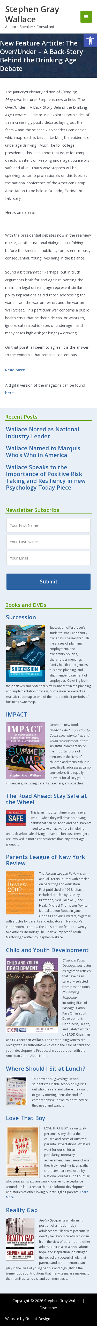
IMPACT (16, 714)
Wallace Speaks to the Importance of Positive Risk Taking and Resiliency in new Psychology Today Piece (46, 477)
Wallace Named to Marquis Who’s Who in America (43, 451)
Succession (21, 617)
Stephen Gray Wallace (32, 14)
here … (11, 392)
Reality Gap (22, 1210)
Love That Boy (25, 1118)
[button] (90, 40)
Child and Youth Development (47, 950)
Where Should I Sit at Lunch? (45, 1068)
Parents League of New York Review (45, 860)
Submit (48, 581)
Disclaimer (48, 1307)
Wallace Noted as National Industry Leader (42, 432)
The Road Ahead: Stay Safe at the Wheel (46, 799)
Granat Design (37, 1318)
